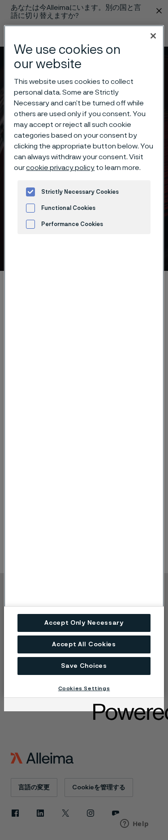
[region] (84, 361)
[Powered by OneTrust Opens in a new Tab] (125, 705)
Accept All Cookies (84, 644)
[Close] (153, 36)
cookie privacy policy (60, 167)
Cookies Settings (84, 688)
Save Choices (84, 666)
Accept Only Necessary (84, 623)
